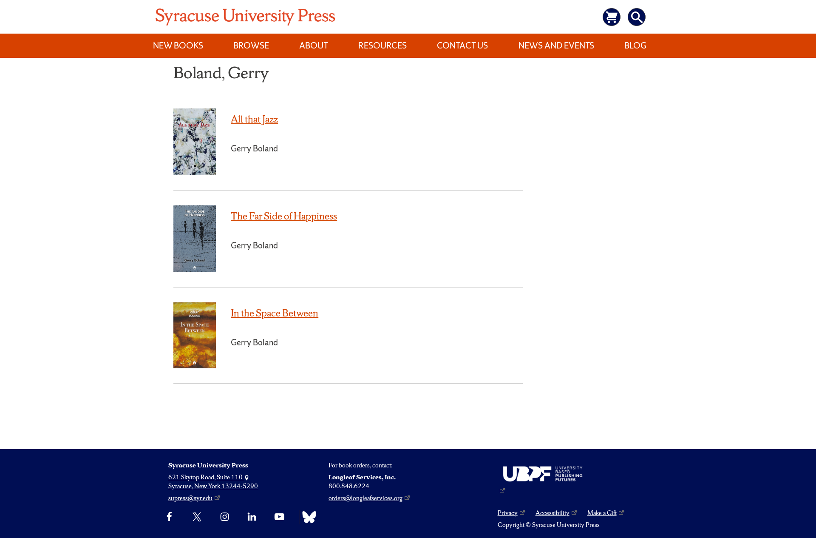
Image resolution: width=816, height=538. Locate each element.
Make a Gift (602, 513)
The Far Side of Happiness (284, 216)
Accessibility (553, 513)
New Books (178, 45)
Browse (251, 45)
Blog (635, 45)
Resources (382, 45)
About (313, 45)
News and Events (556, 45)
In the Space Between (274, 313)
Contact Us (462, 45)
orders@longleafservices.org (365, 498)
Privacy (508, 513)
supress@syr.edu (190, 498)
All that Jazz (254, 119)
